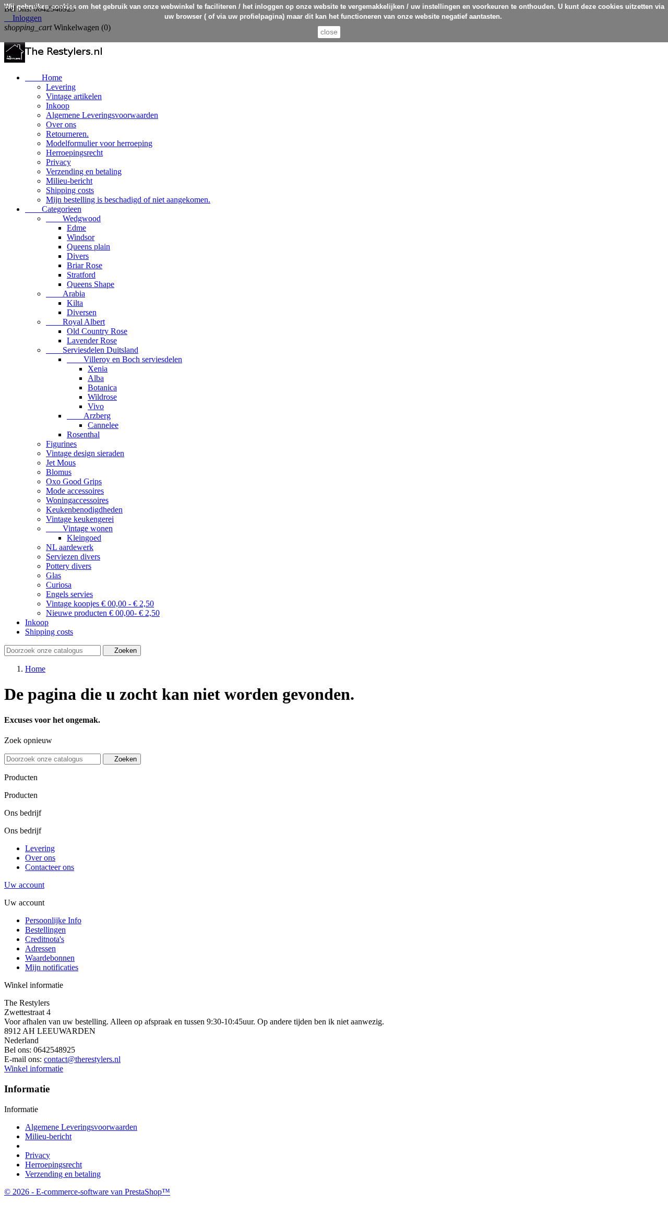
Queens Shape (90, 284)
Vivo (96, 406)
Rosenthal (83, 434)
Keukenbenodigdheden (84, 509)
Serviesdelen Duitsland (92, 349)
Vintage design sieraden (85, 453)
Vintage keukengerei (80, 519)
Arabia (65, 293)
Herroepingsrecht (74, 152)
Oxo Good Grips (74, 481)
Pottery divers (68, 566)
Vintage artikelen (74, 96)
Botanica (102, 387)
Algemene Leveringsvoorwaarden (102, 115)
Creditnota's (44, 939)
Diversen (82, 312)
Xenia (98, 368)
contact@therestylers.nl (82, 1059)
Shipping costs (70, 190)
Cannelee (103, 425)
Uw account (24, 884)
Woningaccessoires (77, 500)
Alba (96, 378)
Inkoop (57, 105)
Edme (76, 227)
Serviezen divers (73, 556)
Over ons (61, 124)
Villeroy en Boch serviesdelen (124, 359)
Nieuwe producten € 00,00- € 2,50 (103, 613)
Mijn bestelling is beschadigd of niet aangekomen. (128, 199)
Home (43, 77)
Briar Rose (84, 265)
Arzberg (89, 415)
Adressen (40, 948)
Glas (53, 575)
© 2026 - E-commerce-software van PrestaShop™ (87, 1191)
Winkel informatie (33, 1068)
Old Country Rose (97, 331)
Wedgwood (73, 218)
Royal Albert (75, 321)
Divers (78, 256)
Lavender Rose (92, 340)
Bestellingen (45, 929)
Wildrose (102, 396)
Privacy (58, 162)
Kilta (75, 303)
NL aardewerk (69, 547)
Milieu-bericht (69, 180)
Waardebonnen (50, 957)
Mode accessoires (75, 490)
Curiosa (58, 584)
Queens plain (88, 246)
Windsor (80, 237)
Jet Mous (61, 462)
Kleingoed (84, 537)
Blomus (58, 472)
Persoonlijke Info (53, 920)
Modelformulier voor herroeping (99, 143)
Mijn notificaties (51, 967)
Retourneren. (67, 133)
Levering (61, 86)
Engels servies (69, 594)
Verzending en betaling (84, 171)
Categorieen (53, 209)
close (329, 32)
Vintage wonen (79, 528)
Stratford (81, 274)
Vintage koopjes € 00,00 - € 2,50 (100, 603)
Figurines (61, 443)
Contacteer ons (49, 867)
